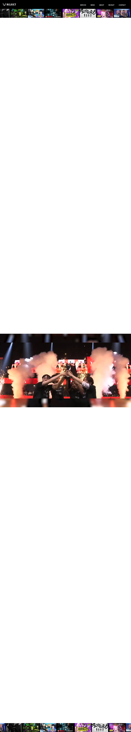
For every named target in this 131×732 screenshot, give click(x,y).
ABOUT (101, 5)
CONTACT (122, 5)
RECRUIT (111, 5)
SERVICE (83, 5)
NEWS (93, 5)
